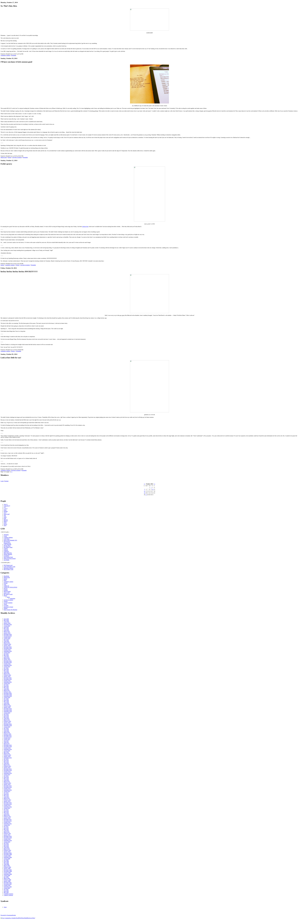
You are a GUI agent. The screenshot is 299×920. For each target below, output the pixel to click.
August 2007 (7, 888)
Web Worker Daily (8, 557)
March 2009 (7, 865)
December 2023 (8, 647)
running (6, 601)
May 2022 (6, 670)
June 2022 (6, 669)
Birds (5, 580)
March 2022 (7, 673)
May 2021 (6, 687)
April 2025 (6, 630)
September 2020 (8, 696)
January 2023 (7, 659)
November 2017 (8, 736)
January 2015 (7, 767)
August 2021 (7, 683)
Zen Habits (6, 560)
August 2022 (7, 666)
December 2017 (8, 735)
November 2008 (8, 871)
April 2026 (6, 621)
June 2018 (6, 729)
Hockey (13, 351)
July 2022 (6, 668)
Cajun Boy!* (7, 505)
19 (144, 493)
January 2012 (7, 818)
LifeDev (6, 548)
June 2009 (6, 861)
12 (144, 491)
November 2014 (8, 770)
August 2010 (7, 842)
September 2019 (8, 711)
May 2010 (6, 846)
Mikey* (6, 521)
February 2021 (7, 691)
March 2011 (7, 832)
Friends (17, 265)
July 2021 (6, 684)
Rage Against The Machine (10, 609)
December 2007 (8, 882)
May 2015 (6, 762)
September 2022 (8, 665)
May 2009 (6, 863)
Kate (5, 518)
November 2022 (8, 662)
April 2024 (6, 641)
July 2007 (6, 889)
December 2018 (8, 724)
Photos (5, 595)
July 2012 (6, 809)
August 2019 (7, 713)
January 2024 (7, 645)
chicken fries (85, 226)
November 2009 (8, 854)
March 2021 (7, 690)
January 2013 (7, 801)
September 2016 (8, 749)
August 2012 (7, 808)
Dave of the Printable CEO (10, 540)
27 (146, 494)
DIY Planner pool (8, 565)
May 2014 (6, 778)
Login (2, 481)
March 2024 (7, 642)
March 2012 (7, 815)
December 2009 (8, 853)
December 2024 (8, 634)
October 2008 (7, 872)
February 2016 (7, 755)
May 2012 (6, 812)
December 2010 (8, 836)
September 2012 (8, 806)
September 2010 (8, 840)
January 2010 (7, 851)
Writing (5, 608)
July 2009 (6, 860)
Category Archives (8, 895)
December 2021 (8, 677)
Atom (5, 907)
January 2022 (7, 676)
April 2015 (6, 763)
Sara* (5, 525)
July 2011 (6, 826)
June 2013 (6, 794)
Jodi (5, 515)
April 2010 (6, 847)
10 (152, 489)
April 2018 (6, 731)
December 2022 (8, 661)
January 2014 (7, 784)
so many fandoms (8, 602)
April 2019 (6, 718)
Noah (5, 522)
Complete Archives (8, 893)
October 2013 (7, 788)
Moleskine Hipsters (8, 568)
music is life (7, 593)
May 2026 (6, 620)
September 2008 (8, 874)
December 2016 (8, 745)
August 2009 (7, 858)
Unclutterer (6, 555)
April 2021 (6, 689)
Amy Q (5, 504)
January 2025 (7, 633)
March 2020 (7, 704)
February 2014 (7, 783)
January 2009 (7, 868)
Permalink (13, 55)
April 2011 (6, 830)
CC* (5, 507)
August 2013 (7, 791)
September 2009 (8, 857)
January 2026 (7, 623)
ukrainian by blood (8, 607)
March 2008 (7, 878)
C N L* (6, 508)
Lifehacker (6, 551)
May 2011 (6, 829)
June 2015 (6, 760)
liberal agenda (7, 591)
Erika (5, 510)
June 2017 (6, 741)
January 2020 (7, 707)
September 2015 (8, 757)
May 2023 (6, 655)
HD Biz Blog (7, 546)
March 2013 (7, 798)
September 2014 (8, 773)
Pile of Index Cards (8, 569)
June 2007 (6, 891)
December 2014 (8, 769)
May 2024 (6, 640)
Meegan (6, 519)
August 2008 (7, 875)
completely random (5, 55)
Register (6, 481)
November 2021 (8, 679)
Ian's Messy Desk (8, 547)
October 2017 (7, 738)
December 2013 (8, 785)
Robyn (5, 524)
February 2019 (7, 721)
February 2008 (7, 879)
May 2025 (6, 628)
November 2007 (8, 884)
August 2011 (7, 825)
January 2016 (7, 756)
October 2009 (7, 856)
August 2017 (7, 739)
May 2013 (6, 795)
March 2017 (7, 743)
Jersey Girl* (7, 514)
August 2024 (7, 638)
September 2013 (8, 790)
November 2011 (8, 821)
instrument (12, 598)
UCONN (6, 605)
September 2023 (8, 651)
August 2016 (7, 750)
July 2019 (6, 714)
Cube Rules (6, 539)
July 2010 (6, 843)
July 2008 (6, 877)
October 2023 (7, 649)
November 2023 (8, 648)
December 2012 (8, 802)
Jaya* (5, 512)
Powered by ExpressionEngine (8, 915)
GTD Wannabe (7, 544)
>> (154, 484)
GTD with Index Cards (9, 566)
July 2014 (6, 776)
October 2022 (7, 663)
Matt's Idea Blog (8, 553)
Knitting (6, 590)
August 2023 (7, 652)
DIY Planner (7, 541)
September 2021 (8, 682)
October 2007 (7, 885)
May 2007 (6, 892)
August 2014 (7, 774)
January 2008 (7, 881)
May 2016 (6, 752)
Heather (6, 511)
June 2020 (6, 700)
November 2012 (8, 804)
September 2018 (8, 725)
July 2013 (6, 792)
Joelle (5, 517)
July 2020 (6, 699)
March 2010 (7, 849)
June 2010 (6, 844)
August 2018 (7, 727)
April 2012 (6, 814)
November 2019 (8, 710)
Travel (5, 604)
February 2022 (7, 675)
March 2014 (7, 781)
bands (8, 597)
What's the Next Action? (10, 558)
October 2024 (7, 637)
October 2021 (7, 680)
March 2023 (7, 658)
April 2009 (6, 864)
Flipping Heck (7, 543)
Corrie (5, 536)
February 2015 (7, 766)
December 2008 (8, 870)
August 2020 (7, 697)
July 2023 (6, 654)
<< (144, 484)
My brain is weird (8, 594)
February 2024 (7, 644)
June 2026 (6, 619)
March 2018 (7, 732)
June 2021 (6, 686)
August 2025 (7, 626)
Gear (5, 584)
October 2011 (7, 822)
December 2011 (8, 819)
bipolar (9, 157)
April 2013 (6, 797)
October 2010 (7, 839)
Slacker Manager (8, 554)
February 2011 (7, 833)
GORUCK (6, 586)
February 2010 (7, 850)
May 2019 (6, 717)
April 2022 (6, 672)
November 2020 (8, 694)
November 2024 (8, 635)
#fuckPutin (6, 576)
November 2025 (8, 624)
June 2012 (6, 811)
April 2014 (6, 780)
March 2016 (7, 753)
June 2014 (6, 777)
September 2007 (8, 886)
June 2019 (6, 715)
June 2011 (6, 828)
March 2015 (7, 764)
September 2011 (8, 823)
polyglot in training (17, 157)
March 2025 (7, 631)
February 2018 (7, 734)
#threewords (4, 157)
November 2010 (8, 837)
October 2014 (7, 771)
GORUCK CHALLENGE (10, 587)
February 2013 (7, 799)
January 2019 (7, 722)
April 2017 (6, 742)
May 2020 (6, 701)
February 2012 (7, 816)
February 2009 (7, 867)
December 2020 (8, 693)
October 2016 (7, 748)
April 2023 (6, 656)
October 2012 (7, 805)
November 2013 (8, 787)
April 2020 (6, 703)
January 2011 (7, 835)
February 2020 (7, 706)
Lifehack (6, 550)
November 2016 (8, 746)
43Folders (6, 534)
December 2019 (8, 708)
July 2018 (6, 728)
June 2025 (6, 627)
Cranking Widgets (8, 537)
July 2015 (6, 759)
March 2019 (7, 720)
